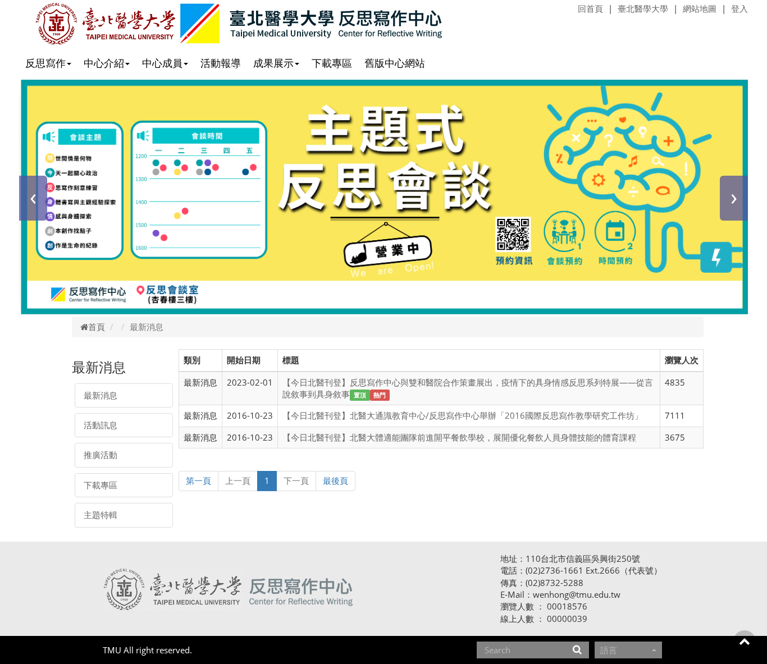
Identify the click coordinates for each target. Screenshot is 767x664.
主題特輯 (100, 514)
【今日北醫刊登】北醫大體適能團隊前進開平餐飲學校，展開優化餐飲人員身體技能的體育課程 (459, 437)
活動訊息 (100, 425)
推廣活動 (100, 454)
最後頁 (335, 480)
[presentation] (33, 198)
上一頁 (237, 480)
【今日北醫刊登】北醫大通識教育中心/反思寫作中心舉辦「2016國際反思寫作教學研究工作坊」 (462, 415)
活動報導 (220, 63)
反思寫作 (45, 63)
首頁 (96, 326)
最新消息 (100, 395)
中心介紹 (104, 63)
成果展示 (273, 63)
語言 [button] (608, 650)
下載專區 (332, 63)
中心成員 (162, 63)
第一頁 (198, 480)
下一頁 (296, 480)
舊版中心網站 (394, 63)
